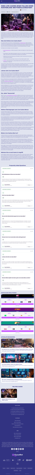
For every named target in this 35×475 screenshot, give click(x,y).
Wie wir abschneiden (17, 436)
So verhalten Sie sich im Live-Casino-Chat (18, 412)
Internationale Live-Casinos (17, 427)
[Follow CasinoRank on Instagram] (14, 449)
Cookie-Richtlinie (8, 473)
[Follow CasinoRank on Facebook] (12, 449)
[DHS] (19, 460)
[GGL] (6, 460)
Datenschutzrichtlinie (17, 473)
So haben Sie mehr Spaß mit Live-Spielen (17, 409)
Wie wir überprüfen (17, 434)
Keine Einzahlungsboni (6, 50)
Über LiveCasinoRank (17, 433)
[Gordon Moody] (29, 460)
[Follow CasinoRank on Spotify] (21, 449)
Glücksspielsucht (17, 425)
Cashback (4, 60)
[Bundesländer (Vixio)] (14, 460)
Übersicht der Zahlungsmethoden (17, 423)
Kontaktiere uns (17, 438)
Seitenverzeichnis (27, 473)
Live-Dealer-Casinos (22, 42)
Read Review (17, 305)
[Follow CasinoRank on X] (16, 449)
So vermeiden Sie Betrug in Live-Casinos (17, 411)
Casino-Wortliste (17, 420)
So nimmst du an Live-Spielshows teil (17, 414)
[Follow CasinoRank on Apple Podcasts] (23, 449)
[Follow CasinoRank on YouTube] (19, 449)
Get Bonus (17, 317)
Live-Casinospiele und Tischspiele (11, 95)
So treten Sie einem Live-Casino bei (18, 408)
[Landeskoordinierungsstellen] (23, 460)
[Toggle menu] (2, 1)
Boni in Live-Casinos (17, 422)
